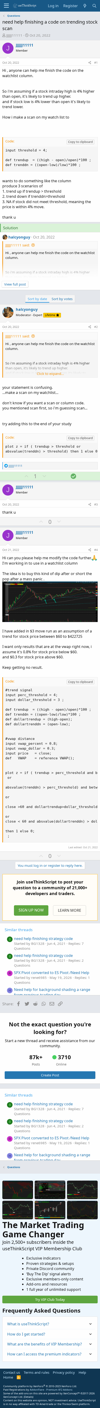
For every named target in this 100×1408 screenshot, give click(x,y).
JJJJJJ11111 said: (17, 245)
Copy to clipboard (80, 142)
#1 (96, 62)
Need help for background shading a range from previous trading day (52, 992)
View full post (15, 284)
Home (8, 1377)
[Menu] (6, 6)
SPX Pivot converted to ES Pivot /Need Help (51, 972)
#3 (96, 504)
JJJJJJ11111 (14, 35)
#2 (96, 327)
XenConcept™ (71, 1393)
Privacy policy (64, 1372)
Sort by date (37, 298)
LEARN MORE (69, 910)
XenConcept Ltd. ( (13, 1397)
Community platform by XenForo (40, 1386)
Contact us (11, 1372)
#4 (96, 550)
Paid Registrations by (37, 1389)
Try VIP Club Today (50, 1299)
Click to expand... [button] (50, 373)
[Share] (90, 62)
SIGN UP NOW (31, 910)
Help (82, 1372)
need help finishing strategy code (43, 938)
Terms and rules (36, 1372)
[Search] (94, 5)
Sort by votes (62, 298)
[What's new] (85, 5)
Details (28, 1397)
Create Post (50, 1075)
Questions (22, 948)
